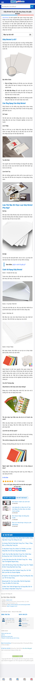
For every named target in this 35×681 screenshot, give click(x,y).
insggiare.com (12, 660)
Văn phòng (24, 623)
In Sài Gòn (5, 477)
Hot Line (24, 619)
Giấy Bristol (6, 17)
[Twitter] (10, 489)
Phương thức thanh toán (7, 636)
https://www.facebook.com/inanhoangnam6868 (19, 604)
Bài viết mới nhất (21, 497)
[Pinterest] (6, 489)
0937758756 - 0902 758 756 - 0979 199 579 (9, 622)
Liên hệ (3, 635)
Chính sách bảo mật (6, 633)
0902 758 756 (5, 614)
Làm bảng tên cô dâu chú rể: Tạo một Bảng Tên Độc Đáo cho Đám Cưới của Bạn (21, 509)
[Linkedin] (20, 489)
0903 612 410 (25, 620)
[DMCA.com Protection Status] (17, 656)
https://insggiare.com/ (12, 606)
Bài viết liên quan (9, 497)
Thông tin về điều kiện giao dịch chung (10, 638)
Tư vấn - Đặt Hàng (9, 619)
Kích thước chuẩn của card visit (21, 501)
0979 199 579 (23, 614)
